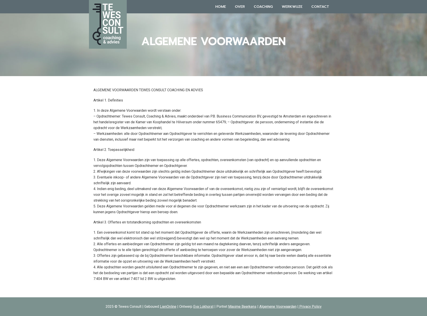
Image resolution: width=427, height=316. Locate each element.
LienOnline (168, 306)
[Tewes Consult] (108, 24)
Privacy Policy (310, 306)
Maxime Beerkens (242, 306)
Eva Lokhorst (203, 306)
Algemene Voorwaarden (277, 306)
